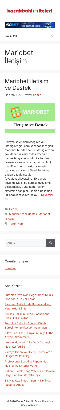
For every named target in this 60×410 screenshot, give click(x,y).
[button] (52, 36)
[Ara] (50, 243)
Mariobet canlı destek (23, 214)
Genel (13, 209)
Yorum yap (16, 223)
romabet (10, 268)
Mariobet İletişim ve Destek (26, 84)
